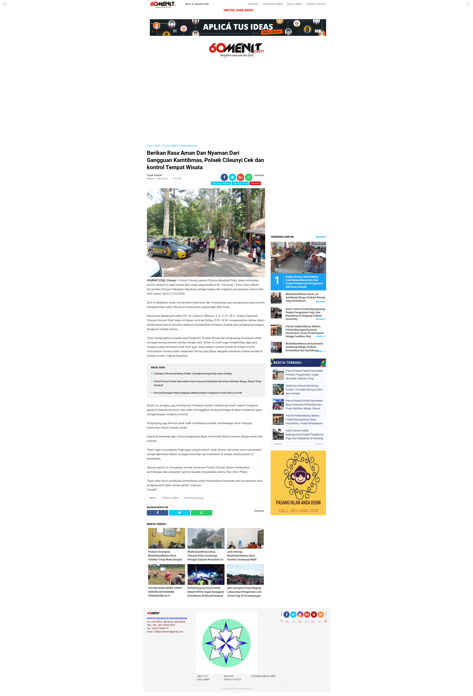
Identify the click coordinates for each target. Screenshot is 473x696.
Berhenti (255, 183)
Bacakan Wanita (221, 183)
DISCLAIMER (294, 4)
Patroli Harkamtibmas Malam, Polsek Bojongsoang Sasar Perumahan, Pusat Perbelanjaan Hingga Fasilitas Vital (305, 331)
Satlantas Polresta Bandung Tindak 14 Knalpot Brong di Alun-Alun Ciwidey (193, 373)
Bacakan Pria (240, 183)
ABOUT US (202, 676)
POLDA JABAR (169, 145)
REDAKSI (253, 4)
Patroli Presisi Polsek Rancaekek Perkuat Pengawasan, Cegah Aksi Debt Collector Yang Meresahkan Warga (304, 374)
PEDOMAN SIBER (273, 4)
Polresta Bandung (188, 145)
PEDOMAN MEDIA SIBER (263, 676)
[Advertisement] (206, 104)
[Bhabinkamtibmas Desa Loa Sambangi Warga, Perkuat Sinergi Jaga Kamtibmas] (276, 297)
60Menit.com (245, 689)
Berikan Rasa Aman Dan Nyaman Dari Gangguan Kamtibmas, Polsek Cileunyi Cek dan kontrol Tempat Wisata (205, 160)
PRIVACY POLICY (316, 4)
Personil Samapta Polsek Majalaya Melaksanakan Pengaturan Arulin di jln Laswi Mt (198, 392)
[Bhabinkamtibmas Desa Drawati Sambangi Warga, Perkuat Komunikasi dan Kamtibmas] (276, 347)
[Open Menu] (4, 4)
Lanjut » (319, 444)
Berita (158, 145)
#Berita (152, 498)
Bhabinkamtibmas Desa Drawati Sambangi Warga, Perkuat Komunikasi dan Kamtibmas (304, 347)
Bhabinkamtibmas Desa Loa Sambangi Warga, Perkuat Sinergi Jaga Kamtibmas (305, 297)
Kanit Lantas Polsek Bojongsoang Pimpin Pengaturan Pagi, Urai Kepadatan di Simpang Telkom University (305, 314)
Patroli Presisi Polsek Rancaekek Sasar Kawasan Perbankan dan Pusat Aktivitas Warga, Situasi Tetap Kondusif (304, 404)
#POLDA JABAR (170, 498)
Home (150, 145)
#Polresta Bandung (194, 498)
